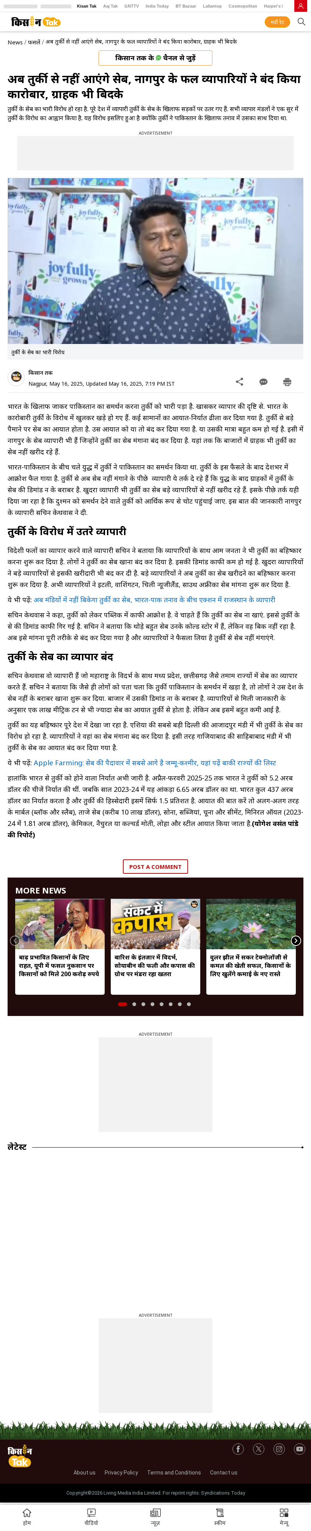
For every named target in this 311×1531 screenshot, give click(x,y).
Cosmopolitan (243, 6)
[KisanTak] (36, 21)
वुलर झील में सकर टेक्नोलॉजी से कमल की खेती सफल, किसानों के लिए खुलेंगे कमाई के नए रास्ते (250, 965)
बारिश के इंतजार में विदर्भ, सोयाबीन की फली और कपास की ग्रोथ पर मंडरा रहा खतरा (155, 965)
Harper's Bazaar (279, 6)
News (15, 42)
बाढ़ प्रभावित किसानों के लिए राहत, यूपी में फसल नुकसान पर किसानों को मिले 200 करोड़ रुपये (59, 965)
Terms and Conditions (174, 1473)
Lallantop (212, 6)
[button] (284, 1518)
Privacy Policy (121, 1473)
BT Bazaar (186, 6)
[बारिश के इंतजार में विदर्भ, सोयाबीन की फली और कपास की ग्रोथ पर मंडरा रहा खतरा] (155, 924)
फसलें (34, 42)
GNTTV (131, 6)
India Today (157, 6)
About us (85, 1473)
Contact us (223, 1473)
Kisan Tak (86, 6)
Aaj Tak (110, 6)
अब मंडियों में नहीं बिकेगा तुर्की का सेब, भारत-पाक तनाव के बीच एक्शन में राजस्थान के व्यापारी (154, 599)
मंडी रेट (277, 22)
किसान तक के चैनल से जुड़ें (155, 57)
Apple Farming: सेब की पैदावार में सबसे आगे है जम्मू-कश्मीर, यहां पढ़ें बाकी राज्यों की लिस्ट (155, 762)
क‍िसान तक (40, 372)
